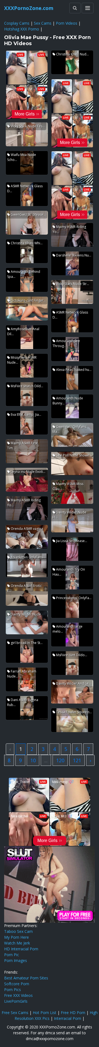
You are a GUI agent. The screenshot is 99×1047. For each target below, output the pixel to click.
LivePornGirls (16, 1001)
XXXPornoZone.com (28, 8)
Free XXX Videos (18, 995)
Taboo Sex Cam (18, 931)
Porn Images (15, 960)
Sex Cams (42, 23)
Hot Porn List (44, 1012)
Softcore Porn (16, 983)
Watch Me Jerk (17, 943)
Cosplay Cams (16, 23)
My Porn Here (16, 937)
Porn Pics (12, 989)
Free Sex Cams (15, 1012)
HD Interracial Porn (21, 948)
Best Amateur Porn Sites (26, 978)
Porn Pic (11, 954)
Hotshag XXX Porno (21, 29)
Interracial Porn (67, 1018)
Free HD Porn (73, 1012)
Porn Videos (66, 23)
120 (60, 760)
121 (77, 760)
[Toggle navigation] (88, 8)
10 (33, 760)
